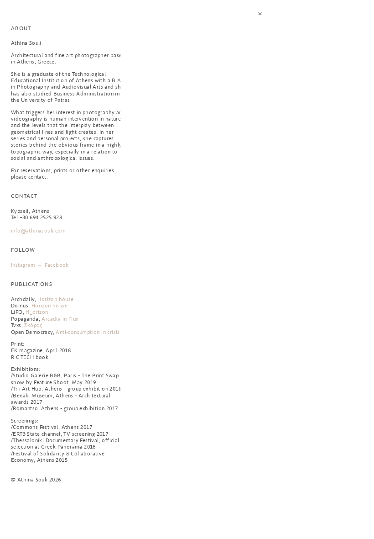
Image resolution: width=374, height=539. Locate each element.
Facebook (57, 265)
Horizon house (55, 299)
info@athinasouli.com (38, 231)
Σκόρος (33, 325)
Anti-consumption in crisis (87, 332)
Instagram (23, 265)
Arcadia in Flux (60, 319)
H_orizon (37, 312)
